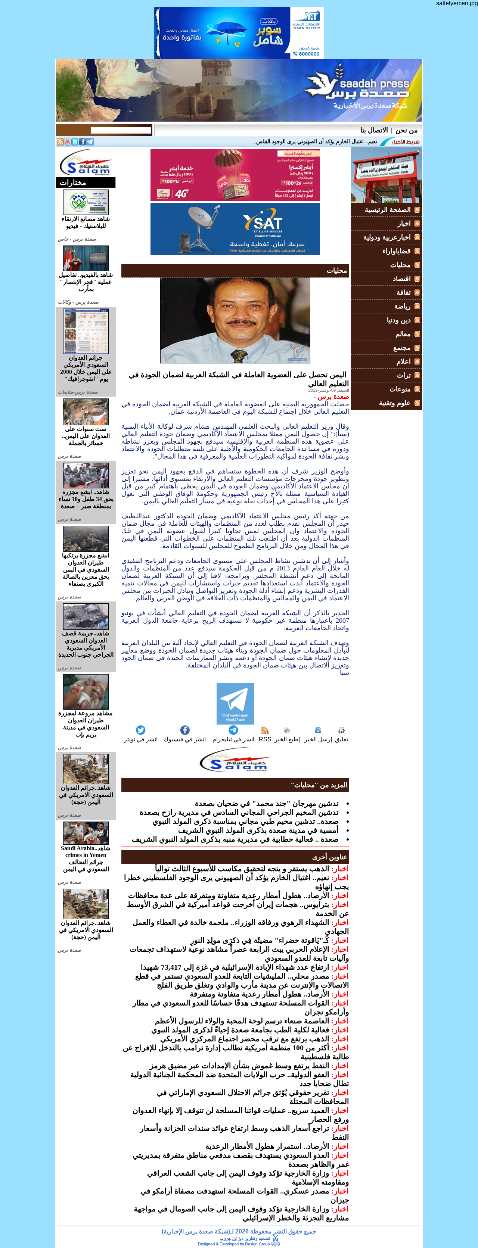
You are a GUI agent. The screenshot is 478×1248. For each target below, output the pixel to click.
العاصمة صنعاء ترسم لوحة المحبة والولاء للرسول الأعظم (242, 1021)
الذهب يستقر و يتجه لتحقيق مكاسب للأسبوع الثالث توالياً (242, 868)
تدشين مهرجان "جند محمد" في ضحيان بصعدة (267, 803)
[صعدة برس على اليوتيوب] (67, 143)
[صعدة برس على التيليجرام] (90, 143)
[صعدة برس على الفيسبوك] (82, 143)
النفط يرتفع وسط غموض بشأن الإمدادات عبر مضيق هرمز (239, 1065)
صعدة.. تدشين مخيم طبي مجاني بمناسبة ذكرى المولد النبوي (245, 821)
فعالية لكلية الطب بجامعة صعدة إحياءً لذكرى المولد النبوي (240, 1030)
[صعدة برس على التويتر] (75, 143)
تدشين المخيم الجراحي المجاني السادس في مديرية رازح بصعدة (239, 812)
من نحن (406, 130)
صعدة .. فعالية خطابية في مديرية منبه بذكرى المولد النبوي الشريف (235, 839)
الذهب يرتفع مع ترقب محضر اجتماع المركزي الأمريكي (244, 1039)
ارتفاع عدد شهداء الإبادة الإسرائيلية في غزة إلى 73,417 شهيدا (235, 967)
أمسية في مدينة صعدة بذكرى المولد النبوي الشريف (258, 830)
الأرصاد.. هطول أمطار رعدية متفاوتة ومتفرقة (259, 994)
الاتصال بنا (374, 130)
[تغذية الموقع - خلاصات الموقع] (60, 143)
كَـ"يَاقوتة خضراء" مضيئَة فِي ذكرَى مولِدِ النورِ (259, 940)
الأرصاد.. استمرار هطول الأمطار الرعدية (267, 1146)
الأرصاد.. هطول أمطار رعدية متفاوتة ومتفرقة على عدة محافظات (228, 895)
